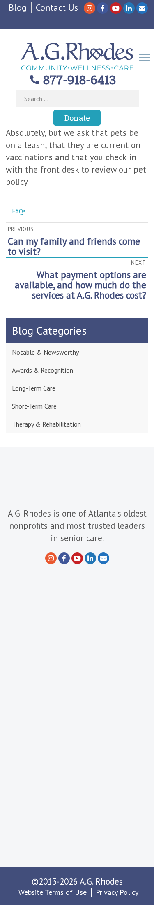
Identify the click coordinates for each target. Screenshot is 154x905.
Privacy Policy (117, 892)
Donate (77, 118)
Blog (18, 7)
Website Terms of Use (52, 892)
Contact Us (57, 7)
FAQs (19, 211)
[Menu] (144, 56)
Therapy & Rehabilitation (46, 424)
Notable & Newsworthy (45, 352)
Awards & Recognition (42, 370)
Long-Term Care (33, 388)
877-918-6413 (79, 80)
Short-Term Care (34, 406)
